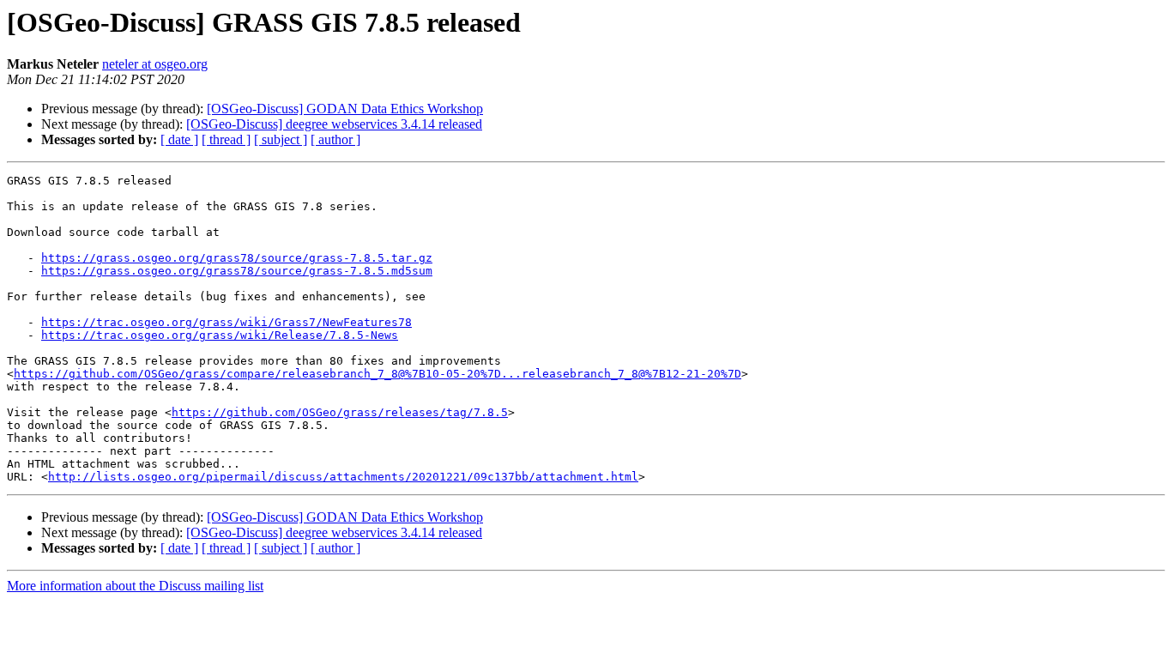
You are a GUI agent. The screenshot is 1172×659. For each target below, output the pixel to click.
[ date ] (179, 139)
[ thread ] (226, 139)
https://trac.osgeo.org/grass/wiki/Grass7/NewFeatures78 (226, 322)
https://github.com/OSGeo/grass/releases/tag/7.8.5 (340, 412)
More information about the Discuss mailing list (135, 585)
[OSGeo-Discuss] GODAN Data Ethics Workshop (345, 108)
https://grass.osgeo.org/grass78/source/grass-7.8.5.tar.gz (236, 257)
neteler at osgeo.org (155, 64)
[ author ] (335, 139)
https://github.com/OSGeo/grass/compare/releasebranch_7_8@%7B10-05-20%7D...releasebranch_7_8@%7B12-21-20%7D (377, 373)
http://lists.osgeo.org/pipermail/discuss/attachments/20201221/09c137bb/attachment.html (343, 476)
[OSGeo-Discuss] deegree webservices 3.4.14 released (334, 124)
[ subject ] (280, 139)
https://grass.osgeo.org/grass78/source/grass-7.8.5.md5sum (236, 270)
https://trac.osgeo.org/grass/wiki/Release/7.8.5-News (219, 335)
